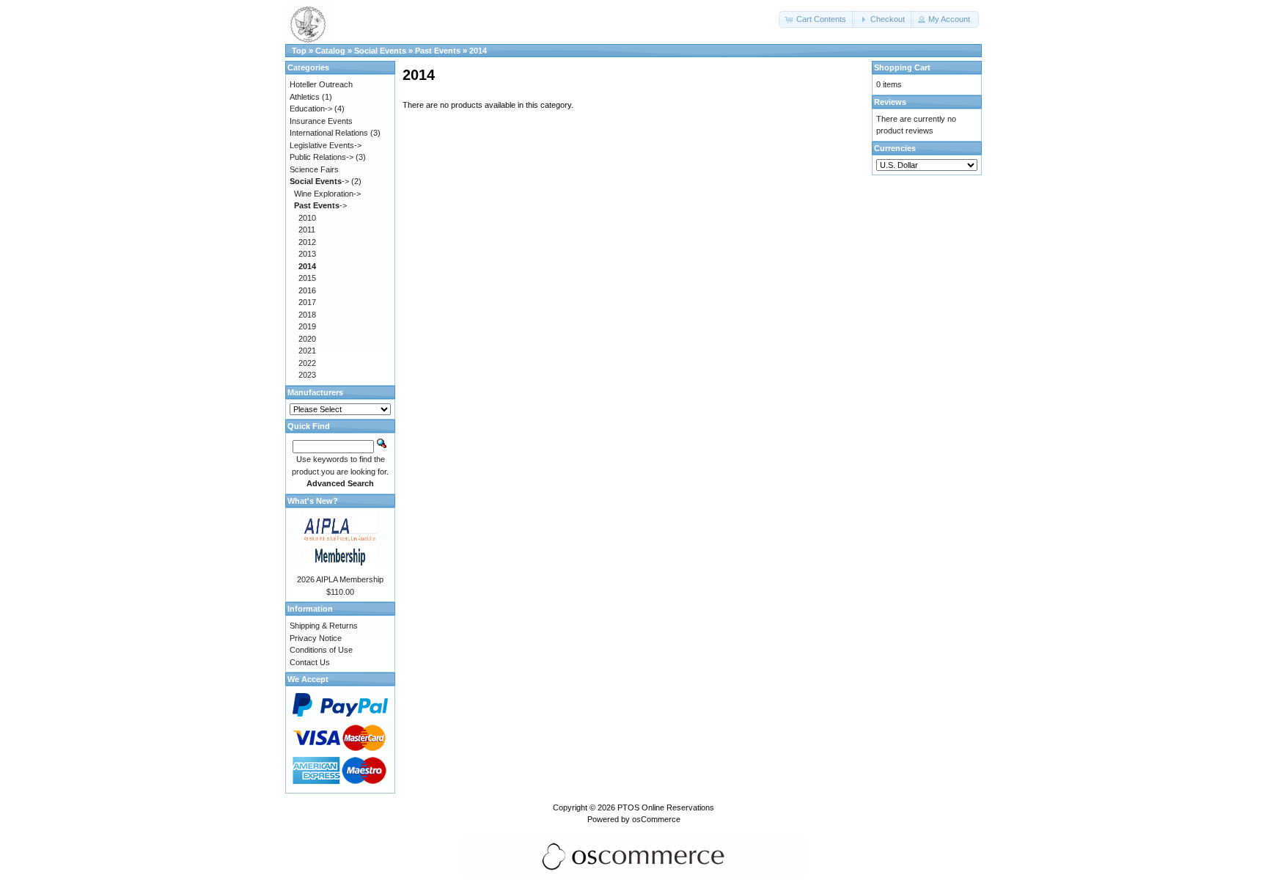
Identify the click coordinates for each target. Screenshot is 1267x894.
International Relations (329, 132)
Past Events (437, 50)
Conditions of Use (321, 649)
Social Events (380, 50)
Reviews (890, 102)
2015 (307, 278)
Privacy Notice (316, 638)
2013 (307, 253)
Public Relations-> (321, 157)
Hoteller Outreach (321, 84)
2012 (307, 242)
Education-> (311, 108)
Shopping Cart (902, 67)
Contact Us (310, 662)
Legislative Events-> (325, 145)
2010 (307, 217)
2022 (307, 363)
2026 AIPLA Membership (340, 579)
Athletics (305, 96)
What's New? (312, 501)
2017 (307, 302)
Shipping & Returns (324, 625)
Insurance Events (321, 121)
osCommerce (656, 819)
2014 (478, 50)
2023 (307, 374)
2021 (307, 350)
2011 (306, 229)
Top (299, 50)
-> (319, 181)
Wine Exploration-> (327, 193)
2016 (307, 290)
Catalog (330, 50)
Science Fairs (314, 169)
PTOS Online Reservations (665, 807)
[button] (817, 19)
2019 (307, 326)
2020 (307, 338)
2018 (307, 314)
